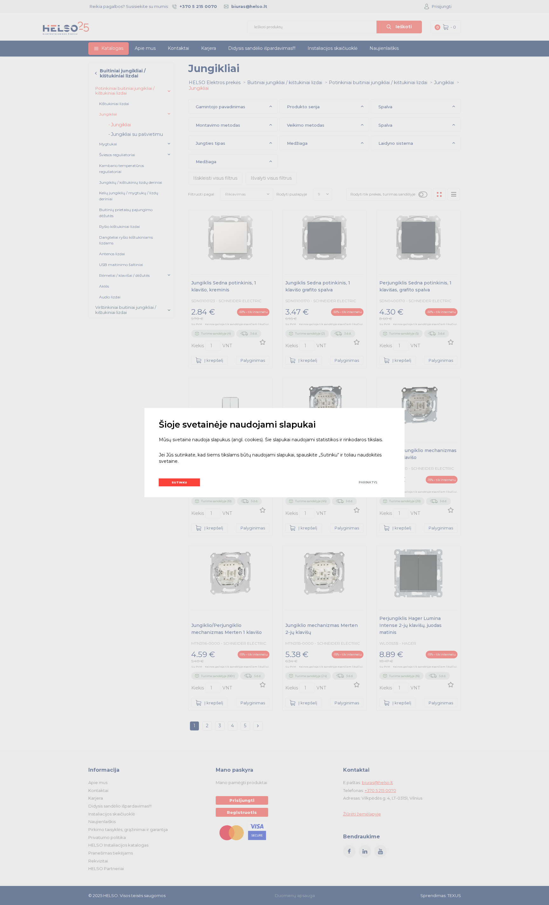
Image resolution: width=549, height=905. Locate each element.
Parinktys (368, 482)
